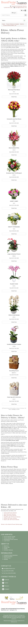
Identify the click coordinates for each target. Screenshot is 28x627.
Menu (3, 20)
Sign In (14, 13)
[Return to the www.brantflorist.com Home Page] (14, 3)
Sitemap (6, 559)
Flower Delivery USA (9, 538)
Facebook (6, 579)
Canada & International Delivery (19, 6)
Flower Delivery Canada (9, 536)
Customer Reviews (8, 550)
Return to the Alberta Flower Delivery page (11, 524)
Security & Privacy (8, 556)
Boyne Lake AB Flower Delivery (11, 519)
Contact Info (7, 547)
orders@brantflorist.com (21, 7)
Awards (5, 548)
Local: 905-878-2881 (8, 571)
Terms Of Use (7, 558)
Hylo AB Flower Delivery (10, 514)
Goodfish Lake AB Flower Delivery (12, 517)
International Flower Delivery (11, 539)
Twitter (6, 583)
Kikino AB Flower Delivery (10, 515)
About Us (6, 546)
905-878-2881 (9, 7)
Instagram (6, 589)
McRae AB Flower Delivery (10, 518)
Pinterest (6, 586)
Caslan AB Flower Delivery (10, 513)
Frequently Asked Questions (11, 555)
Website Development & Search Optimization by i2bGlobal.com (14, 621)
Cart (24, 10)
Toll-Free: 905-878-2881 (9, 573)
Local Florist (7, 541)
